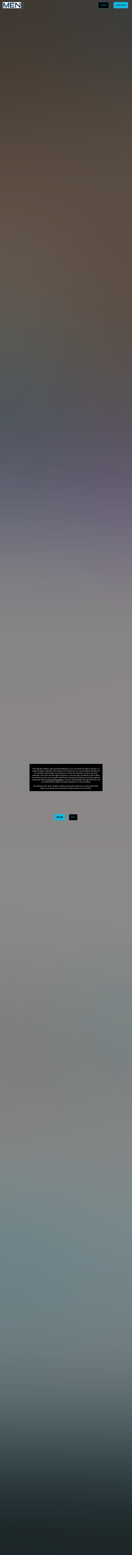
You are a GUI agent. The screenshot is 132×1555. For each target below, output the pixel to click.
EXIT (73, 817)
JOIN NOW (121, 5)
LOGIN (103, 5)
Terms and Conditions (55, 779)
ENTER (60, 817)
